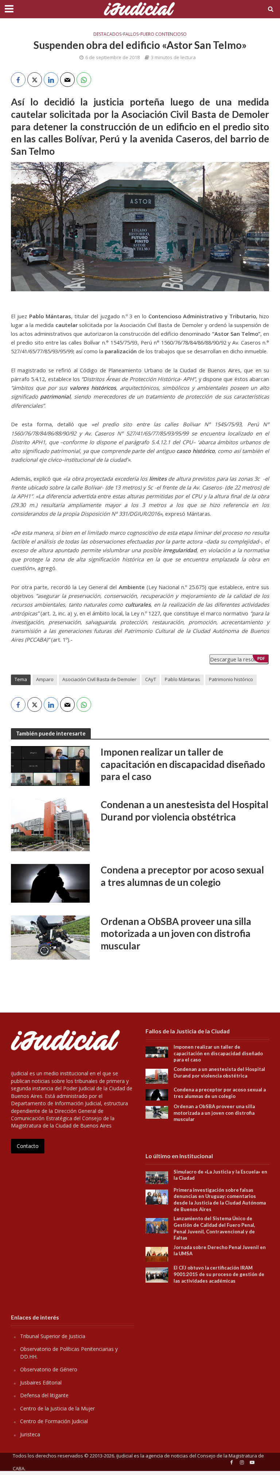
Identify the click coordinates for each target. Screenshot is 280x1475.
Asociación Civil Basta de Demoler (99, 679)
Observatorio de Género (48, 1369)
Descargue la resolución (239, 659)
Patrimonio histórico (231, 679)
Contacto (28, 1145)
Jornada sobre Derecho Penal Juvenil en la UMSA (220, 1250)
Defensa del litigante (44, 1395)
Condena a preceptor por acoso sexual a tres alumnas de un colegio (182, 876)
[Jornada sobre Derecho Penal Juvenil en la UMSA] (156, 1253)
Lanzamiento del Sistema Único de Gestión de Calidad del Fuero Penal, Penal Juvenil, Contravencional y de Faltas (214, 1228)
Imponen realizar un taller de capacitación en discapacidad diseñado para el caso (183, 764)
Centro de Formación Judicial (54, 1421)
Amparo (45, 679)
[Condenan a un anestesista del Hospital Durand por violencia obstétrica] (50, 824)
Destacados (107, 34)
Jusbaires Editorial (41, 1382)
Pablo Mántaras (182, 679)
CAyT (150, 679)
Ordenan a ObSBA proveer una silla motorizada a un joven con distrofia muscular (176, 933)
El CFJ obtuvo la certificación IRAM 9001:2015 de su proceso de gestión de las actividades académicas (219, 1274)
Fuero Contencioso (163, 34)
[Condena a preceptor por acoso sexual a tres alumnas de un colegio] (50, 883)
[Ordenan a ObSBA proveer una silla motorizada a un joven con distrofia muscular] (50, 937)
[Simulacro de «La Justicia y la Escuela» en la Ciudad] (156, 1177)
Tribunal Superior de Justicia (52, 1336)
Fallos (131, 34)
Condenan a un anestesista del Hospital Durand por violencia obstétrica (184, 811)
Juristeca (30, 1434)
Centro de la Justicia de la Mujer (57, 1408)
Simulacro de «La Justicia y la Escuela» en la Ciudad (220, 1175)
